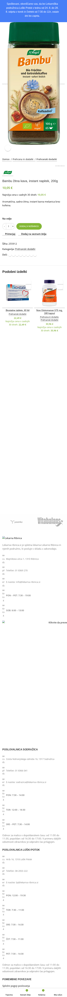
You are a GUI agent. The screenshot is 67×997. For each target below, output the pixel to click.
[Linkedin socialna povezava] (24, 254)
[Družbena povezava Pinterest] (20, 254)
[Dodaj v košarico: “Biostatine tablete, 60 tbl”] (28, 287)
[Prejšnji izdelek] (56, 164)
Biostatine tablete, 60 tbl (17, 310)
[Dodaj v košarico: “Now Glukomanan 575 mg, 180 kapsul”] (60, 287)
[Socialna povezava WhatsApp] (28, 254)
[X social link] (13, 254)
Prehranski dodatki (46, 159)
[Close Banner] (63, 5)
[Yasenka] (17, 522)
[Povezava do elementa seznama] (33, 559)
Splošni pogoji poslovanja (16, 985)
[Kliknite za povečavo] (8, 148)
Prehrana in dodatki (23, 159)
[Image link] (12, 537)
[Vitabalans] (50, 522)
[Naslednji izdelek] (63, 164)
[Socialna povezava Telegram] (31, 254)
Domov (6, 159)
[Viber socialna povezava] (35, 254)
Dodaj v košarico (29, 226)
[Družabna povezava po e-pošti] (17, 254)
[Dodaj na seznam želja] (28, 281)
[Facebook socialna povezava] (10, 254)
